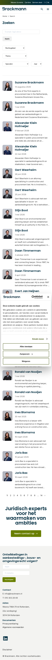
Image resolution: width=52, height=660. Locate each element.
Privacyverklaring (10, 624)
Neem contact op (24, 533)
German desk (37, 2)
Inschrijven (9, 579)
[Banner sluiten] (48, 297)
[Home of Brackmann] (14, 9)
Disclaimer (7, 649)
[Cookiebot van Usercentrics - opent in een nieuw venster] (32, 297)
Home (5, 16)
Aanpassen (25, 354)
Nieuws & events (17, 2)
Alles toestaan (26, 346)
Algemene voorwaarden (13, 627)
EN (45, 2)
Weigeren (26, 361)
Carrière (28, 2)
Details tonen (38, 339)
